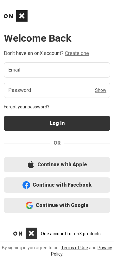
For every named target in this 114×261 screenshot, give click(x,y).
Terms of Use (74, 247)
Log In (57, 123)
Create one (77, 53)
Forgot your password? (26, 106)
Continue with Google (57, 205)
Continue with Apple (57, 164)
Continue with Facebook (57, 185)
